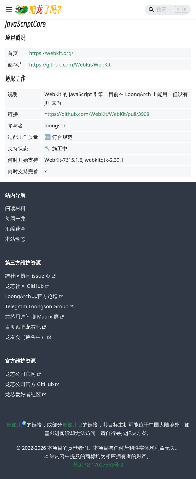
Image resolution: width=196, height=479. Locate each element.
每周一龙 (15, 218)
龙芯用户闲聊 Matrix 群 (32, 316)
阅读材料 (15, 208)
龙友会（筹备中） (25, 337)
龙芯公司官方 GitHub (29, 384)
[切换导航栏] (9, 10)
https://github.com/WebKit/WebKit (70, 64)
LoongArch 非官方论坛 (31, 296)
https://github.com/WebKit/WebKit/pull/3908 (96, 114)
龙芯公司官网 (20, 373)
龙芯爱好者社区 (23, 394)
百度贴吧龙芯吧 (23, 326)
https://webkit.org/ (51, 53)
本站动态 (15, 238)
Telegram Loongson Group (36, 306)
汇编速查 (15, 228)
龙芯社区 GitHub (24, 286)
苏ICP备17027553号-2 (98, 464)
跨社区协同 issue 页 (28, 275)
